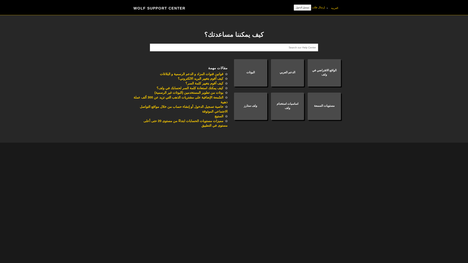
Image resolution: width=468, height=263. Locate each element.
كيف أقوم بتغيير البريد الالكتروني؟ (200, 78)
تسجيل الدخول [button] (302, 7)
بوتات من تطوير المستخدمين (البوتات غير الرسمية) (188, 92)
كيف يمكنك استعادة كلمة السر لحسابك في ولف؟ (190, 88)
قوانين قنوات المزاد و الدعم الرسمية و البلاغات (191, 74)
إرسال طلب (318, 7)
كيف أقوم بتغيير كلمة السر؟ (204, 83)
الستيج (219, 116)
